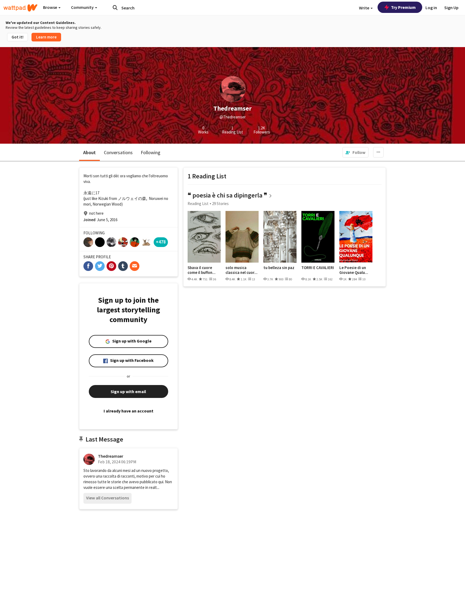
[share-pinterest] (111, 266)
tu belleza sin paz (278, 267)
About (89, 152)
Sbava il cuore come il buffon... (202, 270)
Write (364, 7)
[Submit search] (115, 7)
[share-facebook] (88, 266)
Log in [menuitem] (431, 7)
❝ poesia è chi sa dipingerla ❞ (227, 195)
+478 (161, 242)
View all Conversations (107, 497)
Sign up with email (128, 391)
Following (150, 152)
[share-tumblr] (123, 266)
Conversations (118, 152)
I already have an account (128, 411)
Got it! (17, 37)
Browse (50, 7)
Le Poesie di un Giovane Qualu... (353, 270)
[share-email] (134, 266)
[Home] (20, 8)
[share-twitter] (100, 266)
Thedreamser (110, 456)
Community (82, 7)
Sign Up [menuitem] (451, 7)
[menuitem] (355, 152)
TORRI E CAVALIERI (317, 267)
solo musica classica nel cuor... (242, 270)
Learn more (46, 37)
